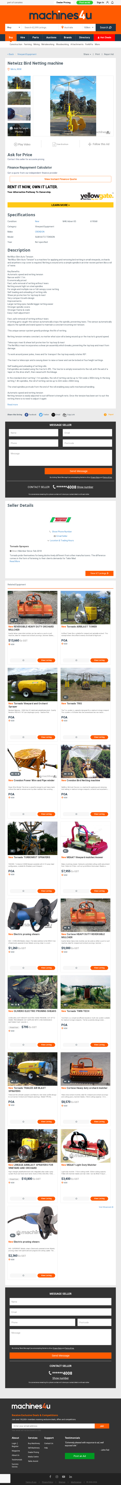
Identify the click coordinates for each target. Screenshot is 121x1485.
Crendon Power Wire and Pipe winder (31, 780)
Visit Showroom (105, 1207)
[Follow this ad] (23, 660)
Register (15, 1446)
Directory (84, 37)
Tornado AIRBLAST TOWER (79, 626)
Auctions (51, 37)
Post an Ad (84, 2)
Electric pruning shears (24, 934)
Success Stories (15, 1465)
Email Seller (62, 536)
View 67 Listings (98, 573)
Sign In (100, 2)
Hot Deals (105, 37)
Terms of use (31, 1482)
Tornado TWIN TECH (75, 1011)
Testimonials (17, 1459)
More (97, 44)
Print (97, 54)
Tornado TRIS (71, 703)
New (37, 221)
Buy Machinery (34, 1443)
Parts (35, 37)
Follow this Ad (100, 144)
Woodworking (62, 44)
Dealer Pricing (33, 1452)
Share (87, 54)
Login (14, 1443)
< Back (10, 54)
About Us (15, 1455)
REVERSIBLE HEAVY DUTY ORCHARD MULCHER (31, 628)
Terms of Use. (107, 477)
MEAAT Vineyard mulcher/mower (82, 857)
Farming (28, 44)
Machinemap (76, 1482)
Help (46, 1448)
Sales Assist (33, 1461)
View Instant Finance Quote (60, 179)
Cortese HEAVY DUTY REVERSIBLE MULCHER (83, 936)
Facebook (32, 415)
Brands (68, 37)
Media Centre (33, 1457)
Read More (15, 561)
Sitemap (62, 1482)
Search (104, 27)
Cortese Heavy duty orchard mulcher (84, 1088)
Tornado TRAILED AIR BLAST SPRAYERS (27, 1090)
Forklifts (89, 44)
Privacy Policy (95, 477)
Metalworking (47, 44)
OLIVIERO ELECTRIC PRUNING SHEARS (32, 1011)
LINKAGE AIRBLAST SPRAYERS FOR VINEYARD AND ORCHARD (30, 1167)
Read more (13, 404)
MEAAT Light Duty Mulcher (79, 1165)
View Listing (46, 660)
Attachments (77, 44)
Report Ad (109, 54)
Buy (11, 37)
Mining (36, 44)
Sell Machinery (34, 1448)
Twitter (46, 415)
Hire (22, 37)
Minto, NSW (15, 69)
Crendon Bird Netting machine (80, 780)
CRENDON (39, 232)
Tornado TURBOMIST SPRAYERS (29, 857)
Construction (16, 44)
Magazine (16, 1451)
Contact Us (48, 1443)
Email (57, 415)
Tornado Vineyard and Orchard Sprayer (28, 705)
